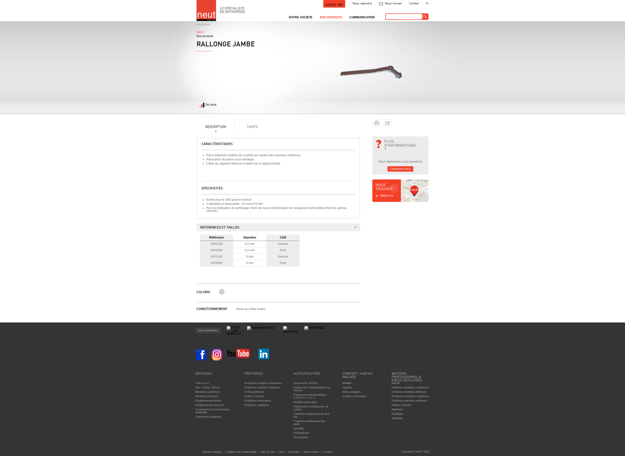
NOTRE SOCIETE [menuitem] (300, 17)
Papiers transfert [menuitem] (401, 405)
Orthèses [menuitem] (203, 373)
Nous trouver (393, 3)
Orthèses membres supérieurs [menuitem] (410, 387)
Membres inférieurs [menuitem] (206, 396)
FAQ (281, 451)
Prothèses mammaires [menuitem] (257, 400)
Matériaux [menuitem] (397, 409)
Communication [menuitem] (362, 17)
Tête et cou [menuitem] (202, 383)
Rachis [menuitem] (396, 383)
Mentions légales (212, 451)
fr (427, 3)
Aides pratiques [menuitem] (352, 391)
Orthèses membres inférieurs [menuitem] (409, 391)
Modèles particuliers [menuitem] (305, 402)
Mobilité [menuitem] (347, 383)
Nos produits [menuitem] (331, 17)
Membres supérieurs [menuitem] (207, 391)
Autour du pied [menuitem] (306, 373)
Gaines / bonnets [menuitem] (254, 396)
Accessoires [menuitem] (300, 437)
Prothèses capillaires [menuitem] (256, 405)
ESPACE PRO (334, 5)
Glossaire (294, 451)
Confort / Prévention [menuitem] (354, 396)
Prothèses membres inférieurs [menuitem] (262, 387)
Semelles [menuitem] (298, 428)
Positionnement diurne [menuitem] (208, 400)
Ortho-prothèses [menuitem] (254, 391)
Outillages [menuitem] (397, 413)
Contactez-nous (400, 169)
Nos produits (203, 24)
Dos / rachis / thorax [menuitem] (207, 387)
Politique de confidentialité (242, 451)
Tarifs (252, 127)
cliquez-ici (386, 195)
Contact (414, 3)
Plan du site (267, 451)
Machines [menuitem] (397, 418)
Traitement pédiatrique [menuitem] (208, 416)
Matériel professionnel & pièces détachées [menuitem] (407, 376)
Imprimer (377, 123)
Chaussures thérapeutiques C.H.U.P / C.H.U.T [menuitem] (309, 396)
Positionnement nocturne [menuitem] (210, 405)
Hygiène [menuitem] (347, 387)
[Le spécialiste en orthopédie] (206, 10)
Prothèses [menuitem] (253, 373)
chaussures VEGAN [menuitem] (305, 383)
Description (215, 127)
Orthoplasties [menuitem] (301, 432)
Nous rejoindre (362, 3)
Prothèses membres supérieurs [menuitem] (263, 383)
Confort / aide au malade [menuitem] (358, 375)
